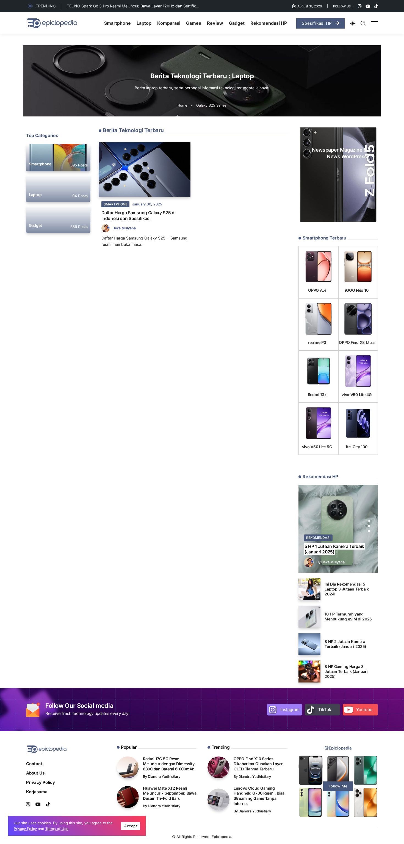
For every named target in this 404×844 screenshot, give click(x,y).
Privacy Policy (40, 782)
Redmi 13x (317, 394)
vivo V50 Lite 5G (317, 446)
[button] (369, 521)
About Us (35, 773)
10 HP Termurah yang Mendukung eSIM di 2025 (348, 616)
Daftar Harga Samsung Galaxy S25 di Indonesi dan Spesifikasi (138, 215)
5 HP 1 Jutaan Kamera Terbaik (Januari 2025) (334, 549)
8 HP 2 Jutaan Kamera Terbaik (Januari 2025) (345, 644)
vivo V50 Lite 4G (357, 394)
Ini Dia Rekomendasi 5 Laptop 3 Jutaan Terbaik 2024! (347, 589)
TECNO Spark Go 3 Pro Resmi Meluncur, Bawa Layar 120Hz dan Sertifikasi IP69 (139, 6)
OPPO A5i (317, 290)
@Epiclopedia (338, 748)
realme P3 (317, 342)
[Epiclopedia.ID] (52, 23)
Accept (130, 826)
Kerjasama (37, 791)
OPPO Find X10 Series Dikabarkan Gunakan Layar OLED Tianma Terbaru (258, 763)
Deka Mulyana (124, 228)
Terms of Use (56, 828)
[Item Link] (58, 157)
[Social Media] (359, 6)
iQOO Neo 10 (356, 290)
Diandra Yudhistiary (164, 777)
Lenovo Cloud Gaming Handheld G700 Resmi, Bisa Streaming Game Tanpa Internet (259, 796)
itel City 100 (356, 446)
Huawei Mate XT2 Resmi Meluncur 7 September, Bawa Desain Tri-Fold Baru (170, 793)
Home (182, 105)
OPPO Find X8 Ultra (356, 342)
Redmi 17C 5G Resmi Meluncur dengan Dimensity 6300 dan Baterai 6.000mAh (169, 763)
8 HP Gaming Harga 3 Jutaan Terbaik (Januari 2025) (346, 671)
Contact (34, 763)
